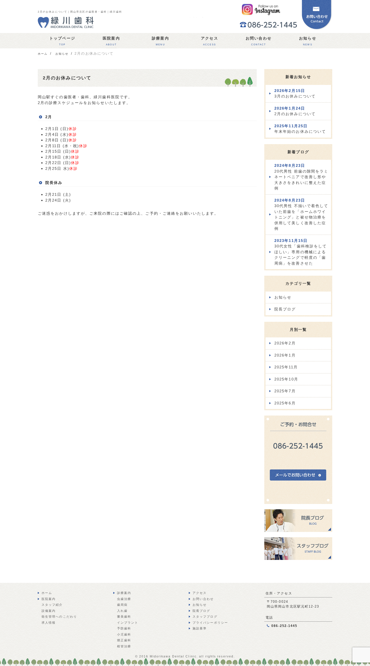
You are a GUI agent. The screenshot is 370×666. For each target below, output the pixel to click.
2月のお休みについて (295, 111)
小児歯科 (124, 634)
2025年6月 (285, 403)
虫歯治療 (124, 599)
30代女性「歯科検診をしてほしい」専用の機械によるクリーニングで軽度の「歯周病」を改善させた (300, 251)
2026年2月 (285, 343)
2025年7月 (285, 391)
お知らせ (307, 41)
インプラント (127, 622)
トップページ (62, 41)
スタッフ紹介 (52, 605)
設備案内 (49, 611)
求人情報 (49, 622)
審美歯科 (124, 616)
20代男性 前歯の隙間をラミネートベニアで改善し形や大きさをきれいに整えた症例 (301, 176)
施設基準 (200, 628)
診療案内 (160, 41)
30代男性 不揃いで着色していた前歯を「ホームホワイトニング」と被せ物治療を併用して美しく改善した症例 (301, 214)
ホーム (47, 593)
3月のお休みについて (295, 93)
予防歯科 (124, 628)
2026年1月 (285, 355)
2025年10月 (286, 379)
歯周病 (122, 605)
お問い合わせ (259, 41)
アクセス (209, 41)
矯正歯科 (124, 640)
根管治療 (124, 646)
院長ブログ (285, 309)
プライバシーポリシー (210, 622)
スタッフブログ (205, 616)
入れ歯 (122, 611)
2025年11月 (286, 367)
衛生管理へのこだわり (59, 616)
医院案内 (111, 41)
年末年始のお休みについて (300, 129)
